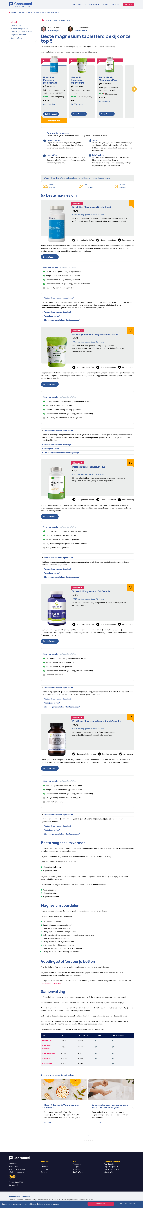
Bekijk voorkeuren (127, 1204)
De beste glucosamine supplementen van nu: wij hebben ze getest (63, 1106)
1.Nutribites (47, 1040)
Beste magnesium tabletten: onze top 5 (43, 12)
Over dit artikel (17, 25)
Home (13, 12)
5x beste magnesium (19, 28)
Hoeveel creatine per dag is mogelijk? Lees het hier (110, 1106)
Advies (22, 12)
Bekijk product (51, 114)
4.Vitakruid (46, 1058)
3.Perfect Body (48, 1053)
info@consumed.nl (16, 1172)
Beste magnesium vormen (21, 32)
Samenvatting (16, 38)
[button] (134, 89)
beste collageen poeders (51, 983)
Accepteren (100, 1204)
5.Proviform (47, 1063)
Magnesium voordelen (19, 35)
